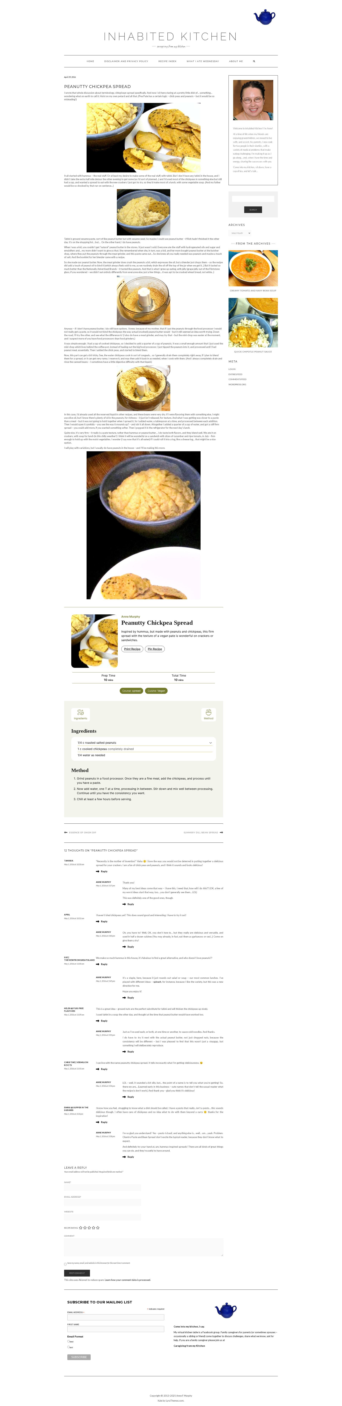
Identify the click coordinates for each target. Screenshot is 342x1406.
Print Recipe (132, 649)
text (71, 1347)
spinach (157, 981)
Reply (104, 871)
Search (253, 210)
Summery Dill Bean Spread (201, 832)
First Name (73, 1324)
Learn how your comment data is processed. (128, 1279)
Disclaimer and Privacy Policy (126, 61)
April (67, 914)
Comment (69, 1236)
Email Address (72, 1197)
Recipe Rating (71, 1228)
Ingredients (80, 718)
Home (90, 61)
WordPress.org (237, 384)
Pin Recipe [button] (155, 649)
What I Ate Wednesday (203, 61)
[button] (211, 742)
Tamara (68, 860)
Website (68, 1211)
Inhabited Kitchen (171, 36)
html (71, 1342)
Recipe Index (168, 61)
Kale (160, 1400)
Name (67, 1182)
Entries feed (235, 374)
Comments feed (237, 379)
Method (208, 718)
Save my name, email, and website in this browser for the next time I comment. (98, 1263)
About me (236, 61)
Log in (232, 369)
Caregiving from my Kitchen (189, 1345)
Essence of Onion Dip (82, 832)
